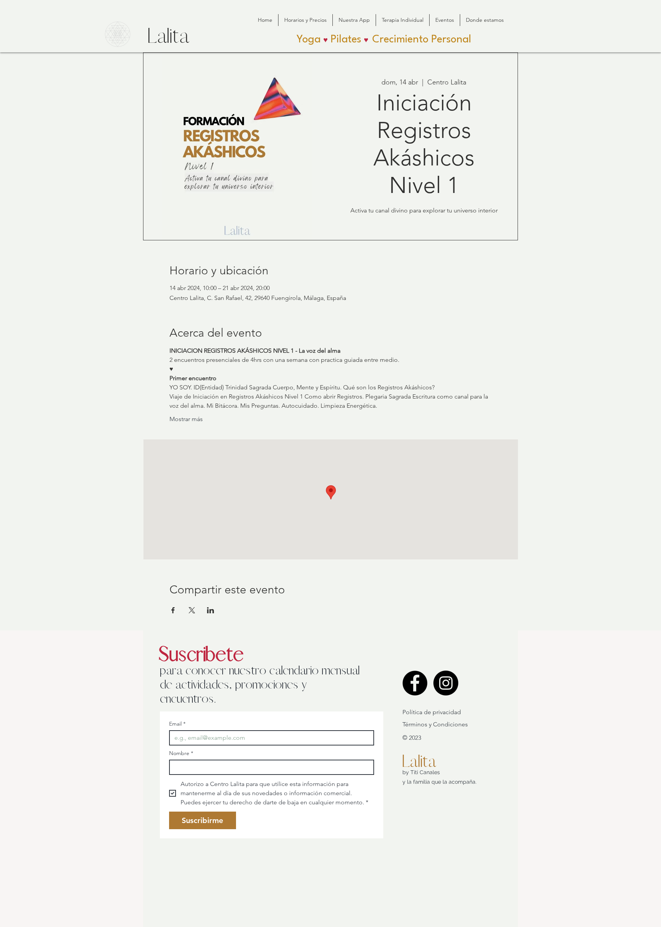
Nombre (181, 753)
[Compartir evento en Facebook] (173, 610)
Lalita (418, 761)
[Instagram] (445, 683)
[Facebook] (414, 683)
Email (177, 724)
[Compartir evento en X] (191, 610)
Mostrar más (186, 419)
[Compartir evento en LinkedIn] (210, 610)
